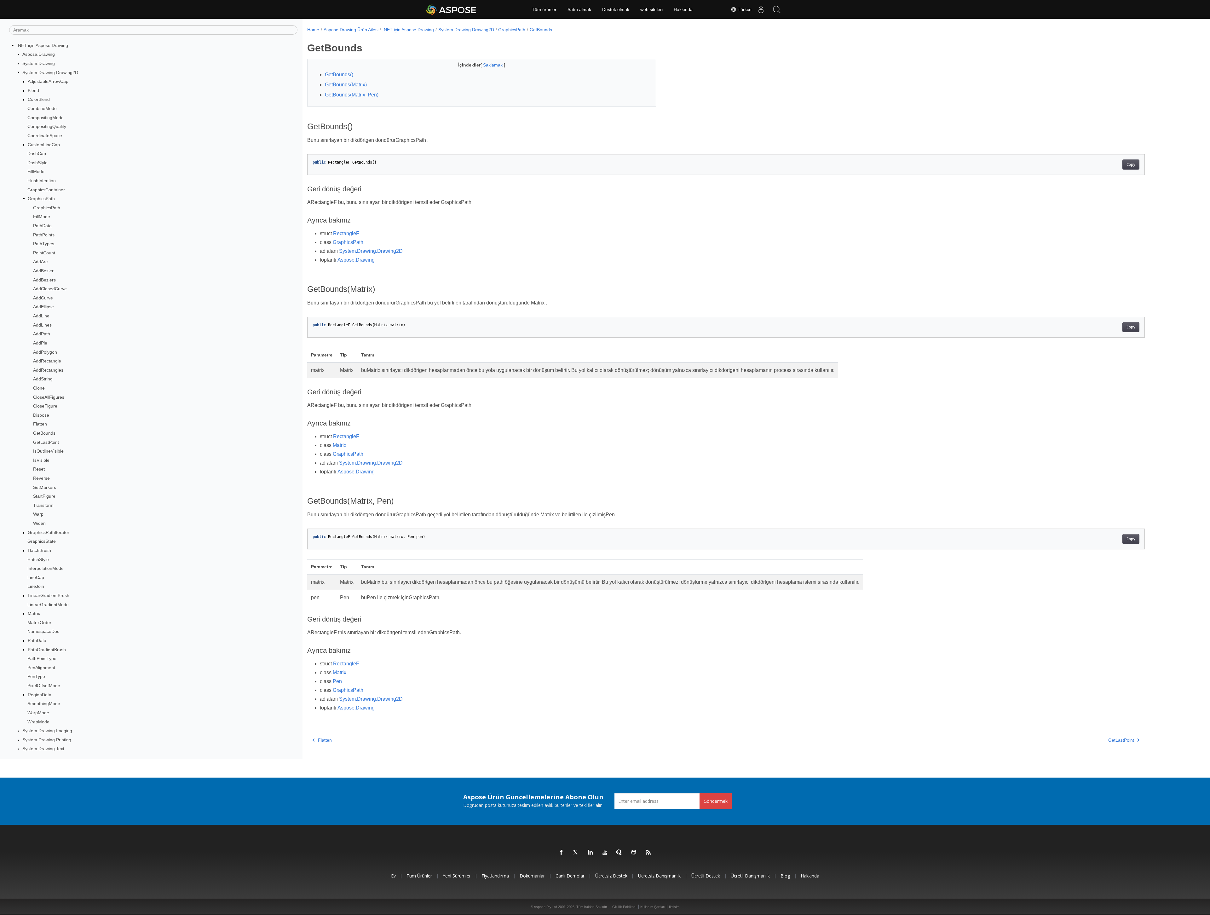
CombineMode (42, 108)
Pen (337, 681)
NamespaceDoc (43, 631)
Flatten (40, 423)
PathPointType (41, 658)
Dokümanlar (532, 876)
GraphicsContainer (46, 189)
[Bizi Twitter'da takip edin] (576, 852)
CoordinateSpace (44, 135)
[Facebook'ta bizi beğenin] (561, 852)
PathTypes (43, 243)
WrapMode (38, 721)
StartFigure (44, 496)
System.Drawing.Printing (46, 739)
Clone (39, 388)
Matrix (34, 613)
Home (313, 29)
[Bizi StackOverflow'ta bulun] (605, 852)
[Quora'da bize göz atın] (619, 852)
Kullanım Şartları (652, 907)
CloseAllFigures (48, 397)
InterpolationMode (45, 568)
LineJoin (35, 586)
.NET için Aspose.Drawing (42, 45)
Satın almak (579, 9)
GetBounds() (339, 74)
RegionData (39, 694)
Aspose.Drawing (38, 54)
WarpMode (38, 712)
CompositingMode (45, 117)
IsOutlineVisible (48, 451)
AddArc (40, 261)
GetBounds (44, 433)
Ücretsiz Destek (611, 876)
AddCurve (43, 297)
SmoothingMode (43, 703)
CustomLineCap (44, 144)
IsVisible (41, 460)
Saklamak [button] (493, 64)
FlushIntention (41, 180)
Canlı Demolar (570, 876)
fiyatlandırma (495, 876)
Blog (785, 876)
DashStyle (37, 162)
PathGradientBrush (47, 649)
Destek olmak (615, 9)
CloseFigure (45, 405)
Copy (1130, 164)
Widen (39, 523)
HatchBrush (39, 550)
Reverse (41, 478)
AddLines (42, 324)
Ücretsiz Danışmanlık (659, 876)
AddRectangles (48, 370)
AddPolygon (45, 352)
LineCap (35, 577)
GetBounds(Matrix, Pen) (351, 94)
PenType (36, 676)
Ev (393, 876)
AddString (43, 378)
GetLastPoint (46, 442)
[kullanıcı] (761, 9)
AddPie (40, 342)
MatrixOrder (39, 622)
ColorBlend (39, 99)
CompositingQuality (46, 126)
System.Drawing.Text (43, 748)
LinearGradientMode (48, 604)
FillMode (35, 171)
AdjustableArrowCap (48, 81)
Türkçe (744, 9)
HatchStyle (38, 559)
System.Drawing (38, 63)
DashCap (36, 153)
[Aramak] (777, 9)
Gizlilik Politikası (624, 907)
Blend (33, 90)
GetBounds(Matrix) (346, 84)
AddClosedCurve (50, 288)
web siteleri (651, 9)
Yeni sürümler (457, 876)
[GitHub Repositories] (634, 852)
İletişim (674, 907)
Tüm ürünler (544, 9)
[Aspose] (451, 9)
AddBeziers (44, 279)
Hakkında (683, 9)
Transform (43, 505)
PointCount (44, 252)
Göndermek (716, 801)
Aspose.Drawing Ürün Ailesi (351, 29)
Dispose (41, 415)
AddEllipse (43, 306)
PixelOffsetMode (43, 685)
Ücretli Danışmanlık (750, 876)
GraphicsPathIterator (48, 532)
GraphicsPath (41, 198)
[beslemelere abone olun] (648, 852)
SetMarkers (44, 487)
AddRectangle (47, 360)
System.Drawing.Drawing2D (50, 72)
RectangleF (346, 233)
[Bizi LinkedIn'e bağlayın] (590, 852)
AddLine (41, 315)
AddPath (41, 333)
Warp (38, 514)
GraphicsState (41, 541)
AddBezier (43, 270)
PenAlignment (41, 667)
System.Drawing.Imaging (47, 730)
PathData (42, 225)
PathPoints (44, 234)
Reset (39, 469)
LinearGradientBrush (48, 595)
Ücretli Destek (705, 876)
